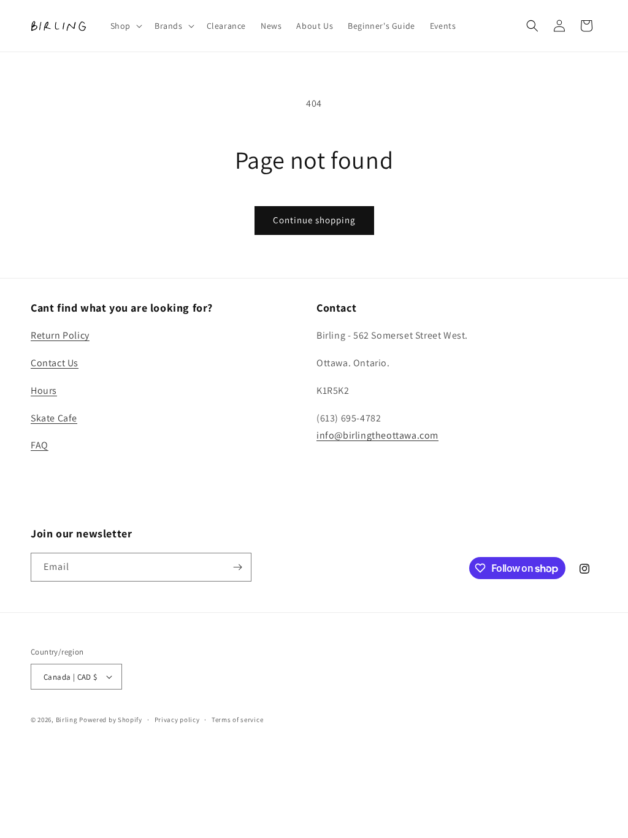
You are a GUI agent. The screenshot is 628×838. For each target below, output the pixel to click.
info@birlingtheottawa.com (377, 435)
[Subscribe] (237, 567)
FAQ (39, 445)
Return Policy (60, 335)
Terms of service (237, 719)
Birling (67, 719)
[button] (125, 26)
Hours (44, 390)
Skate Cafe (54, 418)
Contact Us (54, 362)
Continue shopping (314, 220)
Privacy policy (177, 719)
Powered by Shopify (110, 719)
